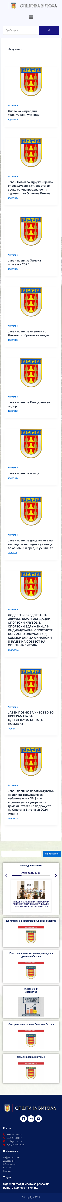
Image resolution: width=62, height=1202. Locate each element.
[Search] (49, 30)
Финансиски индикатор (31, 990)
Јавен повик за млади (23, 473)
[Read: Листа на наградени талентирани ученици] (31, 82)
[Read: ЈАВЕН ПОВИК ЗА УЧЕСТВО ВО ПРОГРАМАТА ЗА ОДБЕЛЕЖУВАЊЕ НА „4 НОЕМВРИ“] (31, 683)
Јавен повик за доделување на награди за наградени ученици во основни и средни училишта (30, 544)
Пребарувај (52, 853)
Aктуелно (13, 105)
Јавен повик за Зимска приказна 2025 (24, 262)
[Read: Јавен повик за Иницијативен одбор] (31, 373)
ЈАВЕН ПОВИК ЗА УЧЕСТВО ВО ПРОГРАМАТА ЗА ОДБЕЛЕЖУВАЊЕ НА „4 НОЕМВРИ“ (31, 718)
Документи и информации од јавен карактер (31, 920)
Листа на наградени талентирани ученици (24, 113)
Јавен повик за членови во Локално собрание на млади (28, 333)
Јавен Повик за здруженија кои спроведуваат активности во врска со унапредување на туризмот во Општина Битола (30, 187)
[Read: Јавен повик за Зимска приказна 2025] (31, 231)
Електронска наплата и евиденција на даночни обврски (31, 955)
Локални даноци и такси (31, 1057)
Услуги (7, 1177)
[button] (31, 17)
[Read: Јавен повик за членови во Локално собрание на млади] (31, 302)
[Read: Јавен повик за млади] (31, 444)
